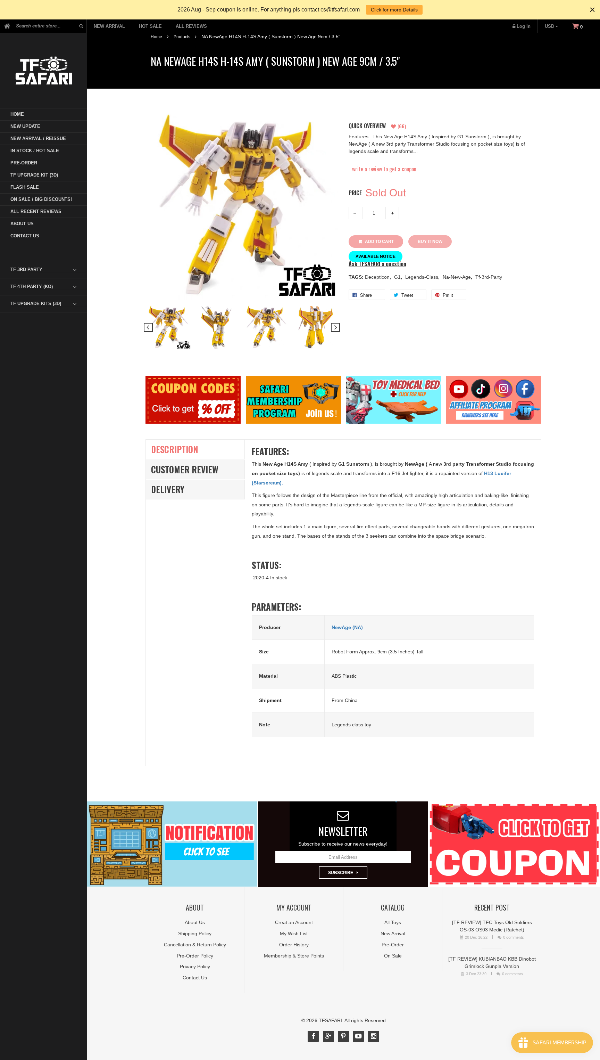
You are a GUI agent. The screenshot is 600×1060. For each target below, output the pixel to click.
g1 (398, 277)
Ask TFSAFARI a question (377, 264)
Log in (524, 26)
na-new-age (457, 277)
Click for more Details (394, 10)
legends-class (422, 277)
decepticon (378, 277)
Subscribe (340, 872)
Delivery (167, 489)
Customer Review (184, 469)
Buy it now (430, 241)
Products (182, 36)
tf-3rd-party (488, 277)
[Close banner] (592, 10)
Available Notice (375, 256)
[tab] (48, 269)
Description (174, 449)
